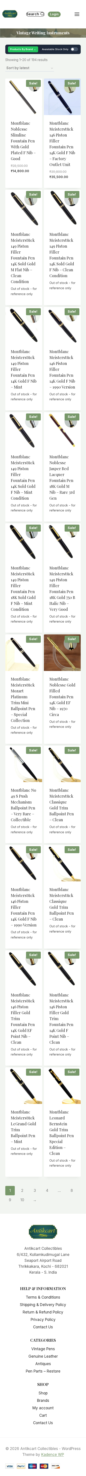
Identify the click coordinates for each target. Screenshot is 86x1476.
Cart (43, 1415)
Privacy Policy (43, 1319)
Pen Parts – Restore (43, 1371)
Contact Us (43, 1327)
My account (43, 1408)
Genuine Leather (43, 1356)
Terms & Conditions (43, 1297)
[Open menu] (79, 14)
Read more (23, 303)
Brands (43, 1400)
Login (54, 14)
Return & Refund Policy (43, 1312)
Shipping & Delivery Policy (43, 1305)
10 (22, 1200)
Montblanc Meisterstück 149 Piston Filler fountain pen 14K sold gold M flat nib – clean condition (23, 258)
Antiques (43, 1364)
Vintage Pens (43, 1349)
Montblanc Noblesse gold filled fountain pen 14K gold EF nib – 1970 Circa (62, 696)
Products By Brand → (23, 49)
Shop (43, 1393)
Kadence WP (52, 1454)
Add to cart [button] (24, 178)
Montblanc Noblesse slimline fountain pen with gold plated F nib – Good (23, 141)
